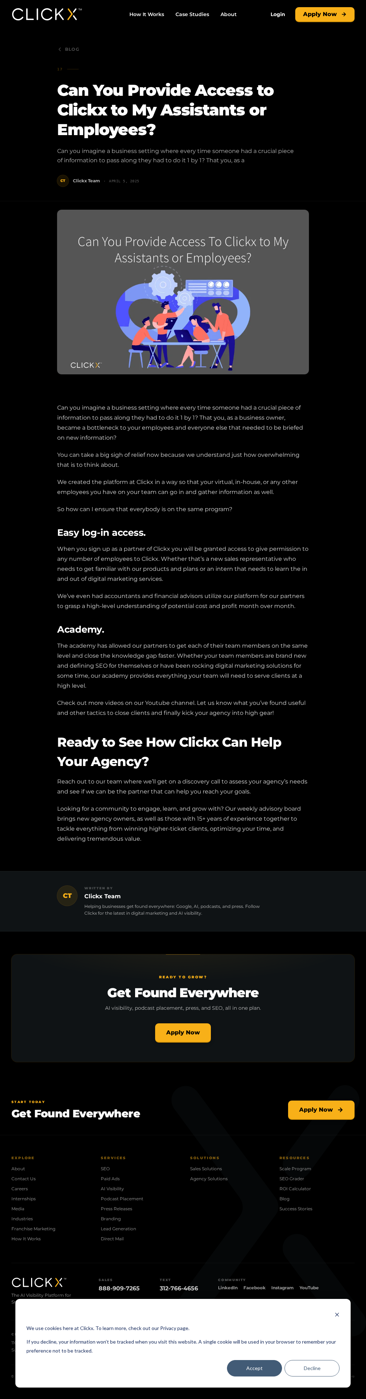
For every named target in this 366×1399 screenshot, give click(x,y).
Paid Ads (110, 1178)
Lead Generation (118, 1228)
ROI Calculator (295, 1188)
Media (17, 1208)
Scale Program (295, 1168)
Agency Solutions (209, 1178)
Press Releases (116, 1208)
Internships (23, 1198)
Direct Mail (112, 1238)
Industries (22, 1218)
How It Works (146, 14)
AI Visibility (112, 1188)
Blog (72, 49)
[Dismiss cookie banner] (337, 1314)
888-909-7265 (119, 1288)
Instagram (282, 1287)
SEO (105, 1168)
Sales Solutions (206, 1168)
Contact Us (23, 1178)
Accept (254, 1368)
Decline (312, 1368)
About (229, 14)
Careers (19, 1188)
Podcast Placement (122, 1198)
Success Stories (296, 1208)
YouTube (309, 1287)
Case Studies (192, 14)
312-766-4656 (179, 1288)
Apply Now (320, 14)
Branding (111, 1218)
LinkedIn (228, 1287)
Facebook (254, 1287)
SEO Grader (292, 1178)
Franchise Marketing (33, 1228)
